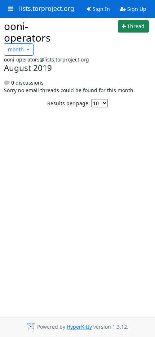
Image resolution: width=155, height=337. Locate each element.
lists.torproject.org (46, 8)
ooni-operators (27, 31)
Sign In (100, 8)
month (16, 49)
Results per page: (68, 103)
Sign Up (136, 8)
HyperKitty (79, 326)
